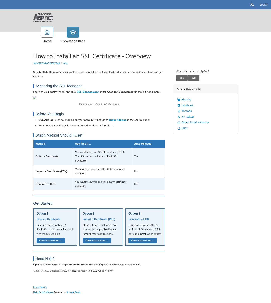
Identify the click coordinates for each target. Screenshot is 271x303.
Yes (182, 77)
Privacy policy (40, 287)
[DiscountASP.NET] (43, 17)
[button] (252, 4)
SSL (65, 63)
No (194, 77)
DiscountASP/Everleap (47, 63)
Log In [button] (264, 4)
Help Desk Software (43, 292)
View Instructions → (50, 240)
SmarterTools (73, 292)
